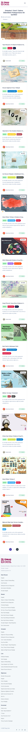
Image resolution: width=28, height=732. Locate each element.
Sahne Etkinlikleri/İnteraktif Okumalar (9, 666)
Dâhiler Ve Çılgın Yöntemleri (10, 393)
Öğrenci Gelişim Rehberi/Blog (7, 580)
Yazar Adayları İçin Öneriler (7, 664)
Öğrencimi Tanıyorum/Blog (7, 634)
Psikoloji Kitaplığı (4, 605)
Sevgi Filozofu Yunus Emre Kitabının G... (13, 303)
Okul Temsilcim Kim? (5, 715)
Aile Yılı (2, 696)
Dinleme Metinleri (5, 699)
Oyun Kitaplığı (4, 701)
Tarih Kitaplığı (4, 659)
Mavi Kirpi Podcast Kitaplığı (7, 615)
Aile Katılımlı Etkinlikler (6, 588)
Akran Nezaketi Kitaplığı (6, 683)
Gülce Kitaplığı (4, 681)
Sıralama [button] (5, 19)
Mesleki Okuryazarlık (6, 676)
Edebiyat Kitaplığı (5, 656)
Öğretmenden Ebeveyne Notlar (8, 688)
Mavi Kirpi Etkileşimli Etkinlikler (8, 617)
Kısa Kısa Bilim (4, 642)
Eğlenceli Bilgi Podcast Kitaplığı (8, 650)
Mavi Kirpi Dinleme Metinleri (7, 620)
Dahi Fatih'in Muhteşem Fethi (10, 346)
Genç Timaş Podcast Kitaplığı (7, 647)
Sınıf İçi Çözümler (5, 686)
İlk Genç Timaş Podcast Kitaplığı (8, 610)
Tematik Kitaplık (4, 590)
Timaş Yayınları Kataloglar (7, 721)
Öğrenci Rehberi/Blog (6, 661)
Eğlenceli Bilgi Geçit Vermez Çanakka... (13, 522)
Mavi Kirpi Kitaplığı (5, 612)
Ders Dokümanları (5, 625)
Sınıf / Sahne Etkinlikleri (6, 639)
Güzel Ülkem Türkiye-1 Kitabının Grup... (13, 217)
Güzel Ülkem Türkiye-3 (8, 479)
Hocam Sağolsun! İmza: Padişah (11, 87)
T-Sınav (2, 713)
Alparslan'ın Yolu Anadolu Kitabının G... (13, 131)
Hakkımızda (3, 708)
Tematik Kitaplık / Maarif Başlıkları (8, 622)
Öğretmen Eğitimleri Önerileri (7, 691)
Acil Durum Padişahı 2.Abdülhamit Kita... (13, 174)
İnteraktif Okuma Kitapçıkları (7, 602)
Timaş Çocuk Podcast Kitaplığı (8, 607)
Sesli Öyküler (4, 583)
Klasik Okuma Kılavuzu (6, 669)
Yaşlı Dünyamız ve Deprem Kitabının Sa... (13, 44)
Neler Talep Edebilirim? (6, 710)
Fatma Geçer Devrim (10, 103)
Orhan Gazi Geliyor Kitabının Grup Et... (13, 436)
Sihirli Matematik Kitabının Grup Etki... (12, 260)
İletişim (2, 718)
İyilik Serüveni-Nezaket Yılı (7, 693)
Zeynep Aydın (8, 60)
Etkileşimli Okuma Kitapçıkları (7, 585)
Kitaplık (2, 577)
